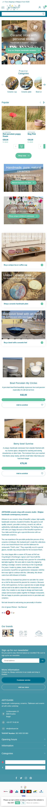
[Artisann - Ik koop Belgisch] (13, 613)
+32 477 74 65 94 (12, 722)
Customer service (23, 680)
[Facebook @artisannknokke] (2, 613)
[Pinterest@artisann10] (8, 612)
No (23, 803)
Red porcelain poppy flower (12, 135)
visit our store (23, 687)
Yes (17, 803)
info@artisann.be (12, 728)
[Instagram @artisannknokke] (4, 613)
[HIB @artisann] (11, 612)
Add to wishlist (22, 405)
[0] (44, 7)
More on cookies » (33, 803)
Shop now (22, 156)
